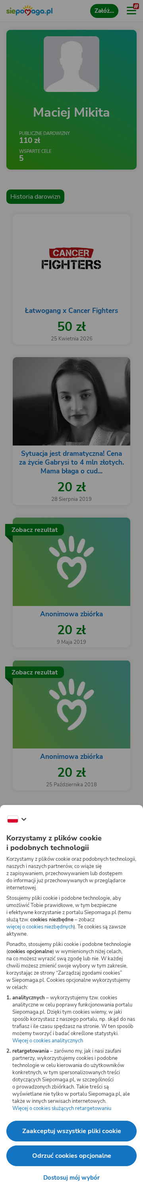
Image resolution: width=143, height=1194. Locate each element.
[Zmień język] (16, 819)
